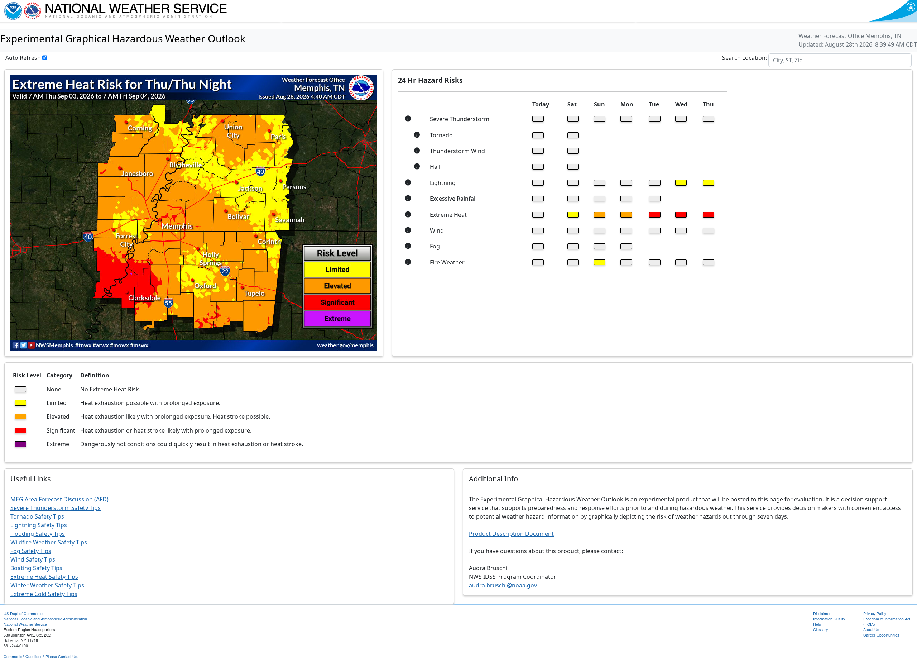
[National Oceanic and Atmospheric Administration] (11, 11)
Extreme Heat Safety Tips (44, 577)
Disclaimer (822, 613)
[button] (408, 119)
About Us (871, 629)
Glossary (820, 629)
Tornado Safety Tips (37, 516)
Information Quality (829, 618)
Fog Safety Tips (30, 551)
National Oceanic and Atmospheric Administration (45, 618)
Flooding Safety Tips (37, 534)
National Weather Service (25, 624)
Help (817, 624)
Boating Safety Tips (36, 568)
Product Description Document (511, 534)
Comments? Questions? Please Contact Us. (41, 656)
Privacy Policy (874, 613)
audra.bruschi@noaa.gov (503, 585)
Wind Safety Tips (32, 559)
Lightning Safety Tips (38, 525)
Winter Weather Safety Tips (47, 585)
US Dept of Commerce (23, 613)
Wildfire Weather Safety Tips (48, 542)
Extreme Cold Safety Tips (43, 594)
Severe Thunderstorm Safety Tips (55, 508)
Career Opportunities (881, 635)
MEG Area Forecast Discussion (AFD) (59, 499)
